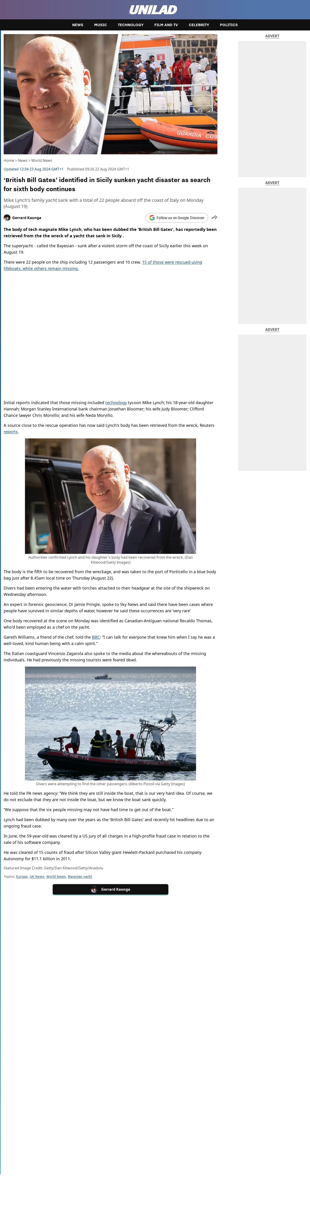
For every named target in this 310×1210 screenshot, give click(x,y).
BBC (96, 637)
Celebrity (199, 25)
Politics (229, 25)
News (77, 25)
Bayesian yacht (80, 876)
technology (116, 402)
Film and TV (166, 25)
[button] (214, 217)
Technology (130, 25)
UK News (37, 876)
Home (9, 160)
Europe (22, 876)
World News (41, 160)
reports (11, 431)
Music (100, 25)
